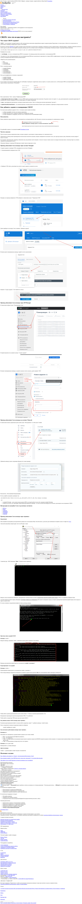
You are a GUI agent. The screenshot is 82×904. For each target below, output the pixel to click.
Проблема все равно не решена (7, 782)
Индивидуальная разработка (7, 820)
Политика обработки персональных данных (10, 884)
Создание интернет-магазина (9, 19)
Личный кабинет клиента (6, 864)
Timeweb (5, 510)
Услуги (2, 4)
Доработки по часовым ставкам (7, 847)
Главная (2, 31)
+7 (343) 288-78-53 (11, 875)
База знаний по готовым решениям (8, 862)
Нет (3, 764)
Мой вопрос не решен (6, 769)
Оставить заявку (4, 11)
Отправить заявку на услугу (7, 861)
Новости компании (5, 855)
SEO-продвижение (7, 20)
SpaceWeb (5, 512)
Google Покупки (4, 840)
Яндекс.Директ (4, 837)
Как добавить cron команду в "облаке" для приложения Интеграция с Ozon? (17, 756)
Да (1, 764)
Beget (4, 509)
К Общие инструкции (5, 30)
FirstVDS (5, 514)
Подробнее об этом (24, 129)
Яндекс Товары (4, 839)
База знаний (6, 31)
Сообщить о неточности (7, 767)
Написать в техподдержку (17, 902)
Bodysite (11, 46)
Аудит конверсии (4, 844)
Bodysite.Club (5, 9)
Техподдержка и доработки (9, 24)
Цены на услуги (4, 871)
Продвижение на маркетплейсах (10, 23)
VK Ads (2, 838)
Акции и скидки (4, 873)
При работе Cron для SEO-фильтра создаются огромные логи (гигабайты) (17, 760)
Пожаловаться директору (6, 865)
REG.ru (4, 508)
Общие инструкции (13, 31)
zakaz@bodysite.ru (30, 878)
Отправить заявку (27, 902)
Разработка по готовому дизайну (8, 821)
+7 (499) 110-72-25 (8, 876)
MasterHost (5, 511)
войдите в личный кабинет (20, 768)
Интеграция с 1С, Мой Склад (7, 824)
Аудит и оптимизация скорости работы (9, 846)
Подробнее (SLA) (4, 809)
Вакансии (3, 857)
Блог (2, 8)
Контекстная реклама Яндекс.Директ (11, 22)
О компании (3, 852)
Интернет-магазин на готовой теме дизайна (10, 819)
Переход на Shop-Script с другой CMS (9, 822)
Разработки (3, 5)
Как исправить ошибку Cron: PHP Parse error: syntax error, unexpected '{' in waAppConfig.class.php (22, 758)
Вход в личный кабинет (6, 902)
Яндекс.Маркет (4, 832)
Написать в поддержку (6, 866)
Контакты (3, 10)
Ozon (2, 830)
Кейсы (2, 7)
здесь (70, 521)
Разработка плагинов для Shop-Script (9, 848)
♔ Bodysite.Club (4, 870)
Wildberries (3, 831)
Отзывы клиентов (4, 856)
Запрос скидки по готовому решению (9, 874)
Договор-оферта (23, 884)
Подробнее (49, 1)
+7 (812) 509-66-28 (12, 877)
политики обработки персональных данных (53, 815)
